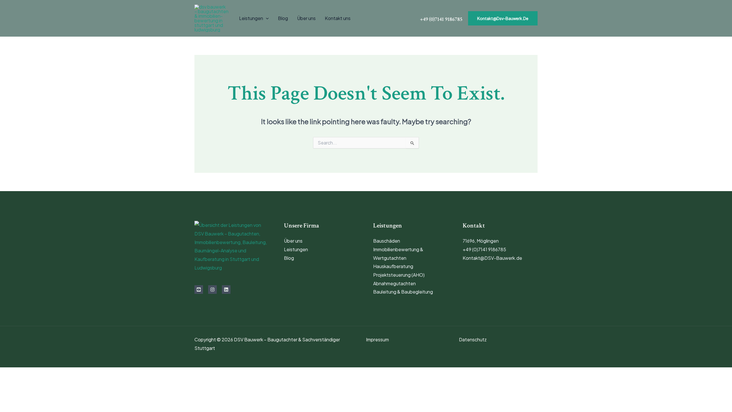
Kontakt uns (338, 18)
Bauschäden (386, 241)
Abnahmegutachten (394, 283)
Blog (283, 18)
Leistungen (251, 18)
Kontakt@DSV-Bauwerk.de (492, 258)
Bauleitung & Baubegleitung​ (403, 292)
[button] (266, 18)
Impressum (377, 339)
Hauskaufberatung (393, 266)
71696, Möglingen (481, 241)
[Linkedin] (226, 289)
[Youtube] (198, 289)
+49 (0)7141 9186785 (484, 249)
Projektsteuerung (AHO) (399, 275)
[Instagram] (212, 289)
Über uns (306, 18)
